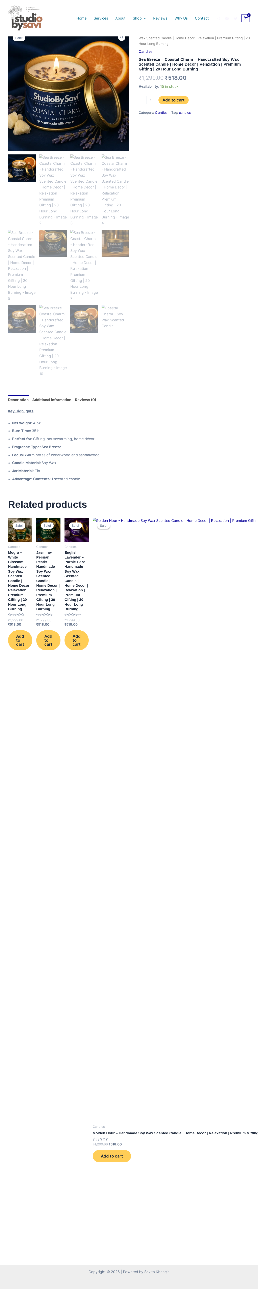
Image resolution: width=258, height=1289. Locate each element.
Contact (202, 18)
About (120, 18)
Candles (145, 51)
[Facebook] (227, 18)
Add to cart (173, 100)
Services (101, 18)
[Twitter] (235, 18)
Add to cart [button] (20, 640)
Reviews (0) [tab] (85, 400)
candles (185, 113)
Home (81, 18)
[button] (121, 37)
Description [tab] (18, 400)
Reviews (160, 18)
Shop (137, 18)
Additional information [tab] (51, 400)
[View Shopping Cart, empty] (245, 18)
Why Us (181, 18)
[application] (144, 18)
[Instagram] (218, 18)
